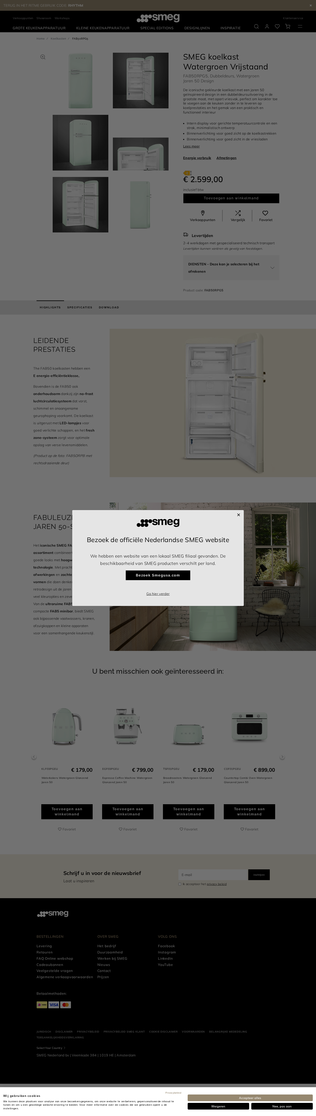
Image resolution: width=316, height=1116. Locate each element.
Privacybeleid (173, 1092)
